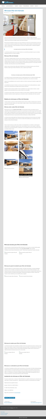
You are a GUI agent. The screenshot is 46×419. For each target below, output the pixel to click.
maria (12, 12)
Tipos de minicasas (26, 5)
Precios (20, 5)
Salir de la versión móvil (23, 417)
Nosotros (31, 5)
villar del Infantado (17, 392)
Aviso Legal (3, 411)
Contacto (36, 5)
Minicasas (3, 5)
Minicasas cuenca (12, 397)
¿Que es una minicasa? (9, 5)
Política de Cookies (4, 414)
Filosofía (16, 5)
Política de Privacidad (4, 413)
